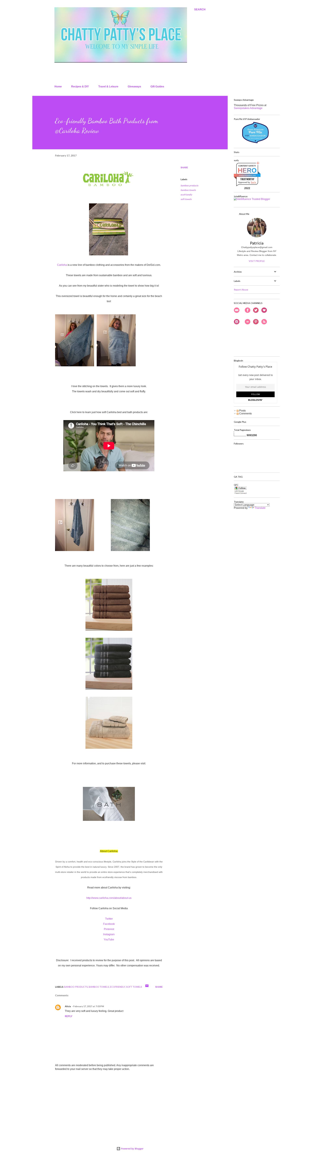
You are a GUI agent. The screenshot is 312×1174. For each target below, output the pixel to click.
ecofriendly (186, 194)
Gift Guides (157, 86)
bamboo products (189, 185)
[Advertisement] (103, 1097)
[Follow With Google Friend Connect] (240, 493)
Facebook (109, 924)
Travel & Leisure (108, 86)
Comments (245, 413)
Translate (260, 508)
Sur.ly (253, 182)
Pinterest (109, 929)
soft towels (186, 199)
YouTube (109, 939)
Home (58, 86)
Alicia (68, 1006)
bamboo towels (188, 190)
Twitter (109, 918)
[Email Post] (147, 986)
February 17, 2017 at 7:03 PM (88, 1006)
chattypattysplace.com (247, 175)
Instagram (109, 934)
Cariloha (62, 264)
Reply (68, 1016)
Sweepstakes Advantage (248, 108)
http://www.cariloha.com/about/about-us (108, 898)
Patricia (256, 243)
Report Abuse (241, 289)
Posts (242, 410)
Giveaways (134, 86)
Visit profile (257, 261)
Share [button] (184, 167)
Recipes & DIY (80, 86)
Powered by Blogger (131, 1148)
